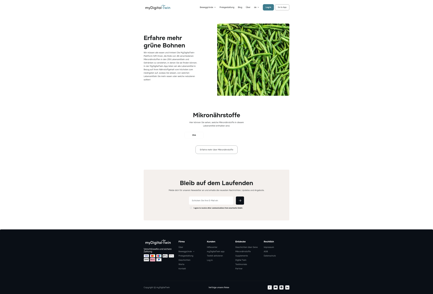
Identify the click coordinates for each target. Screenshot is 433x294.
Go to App (282, 7)
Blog (240, 7)
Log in (268, 7)
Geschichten (184, 260)
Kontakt (182, 268)
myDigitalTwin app (216, 251)
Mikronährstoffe (243, 251)
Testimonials (241, 264)
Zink (194, 135)
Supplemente (241, 256)
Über (248, 7)
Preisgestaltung (227, 7)
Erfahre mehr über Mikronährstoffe (216, 149)
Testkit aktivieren (215, 256)
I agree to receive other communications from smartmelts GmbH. (218, 208)
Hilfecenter (212, 247)
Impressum (269, 247)
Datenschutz (270, 256)
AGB (266, 251)
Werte (181, 264)
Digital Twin (240, 260)
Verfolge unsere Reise (218, 287)
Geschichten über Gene (246, 247)
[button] (208, 7)
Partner (239, 268)
